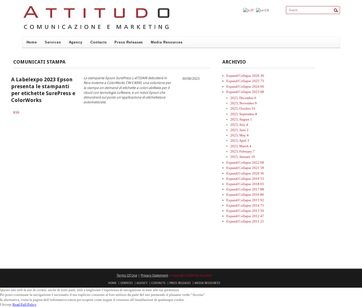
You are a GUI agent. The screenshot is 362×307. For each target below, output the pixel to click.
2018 (258, 184)
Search (335, 10)
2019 (258, 179)
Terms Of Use (127, 275)
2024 (258, 86)
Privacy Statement (154, 275)
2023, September (243, 114)
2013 (258, 211)
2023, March (240, 146)
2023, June (239, 130)
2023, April (239, 141)
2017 (258, 189)
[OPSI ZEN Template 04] (96, 30)
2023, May (239, 135)
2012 (258, 216)
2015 (258, 200)
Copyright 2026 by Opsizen (191, 275)
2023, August (241, 119)
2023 (258, 92)
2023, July (239, 125)
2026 (258, 76)
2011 (258, 221)
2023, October (242, 108)
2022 (258, 162)
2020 (258, 173)
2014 (258, 205)
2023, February (242, 151)
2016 (258, 195)
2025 (258, 81)
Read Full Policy (24, 304)
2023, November (243, 103)
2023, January (242, 157)
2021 (258, 168)
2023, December (243, 98)
